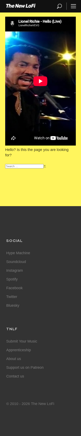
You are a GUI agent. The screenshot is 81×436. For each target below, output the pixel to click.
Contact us (15, 376)
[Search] (61, 6)
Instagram (14, 270)
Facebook (14, 288)
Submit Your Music (21, 341)
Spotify (12, 279)
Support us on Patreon (25, 367)
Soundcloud (16, 262)
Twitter (11, 297)
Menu (73, 6)
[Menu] (71, 6)
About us (13, 359)
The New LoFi (21, 6)
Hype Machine (18, 253)
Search (59, 6)
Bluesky (12, 305)
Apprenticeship (18, 350)
